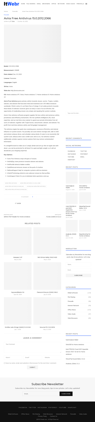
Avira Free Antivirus (11, 183)
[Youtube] (88, 11)
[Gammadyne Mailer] (72, 177)
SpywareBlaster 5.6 (17, 292)
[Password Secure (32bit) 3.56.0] (47, 276)
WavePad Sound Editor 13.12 (84, 207)
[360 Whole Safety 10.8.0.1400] (47, 241)
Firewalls (80, 3)
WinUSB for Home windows (84, 187)
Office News (79, 310)
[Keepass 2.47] (18, 241)
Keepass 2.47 (17, 257)
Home (23, 3)
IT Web (12, 21)
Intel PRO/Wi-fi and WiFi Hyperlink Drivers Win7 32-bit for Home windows (71, 211)
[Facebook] (80, 11)
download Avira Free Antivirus (36, 186)
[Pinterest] (86, 11)
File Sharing (31, 3)
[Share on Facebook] (38, 197)
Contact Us (53, 416)
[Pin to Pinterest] (42, 197)
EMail (39, 3)
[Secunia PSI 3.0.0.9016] (47, 311)
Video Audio (70, 3)
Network (61, 3)
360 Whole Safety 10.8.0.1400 (47, 257)
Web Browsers (79, 318)
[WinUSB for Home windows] (85, 177)
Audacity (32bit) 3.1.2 (71, 235)
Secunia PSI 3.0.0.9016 (47, 327)
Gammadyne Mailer (70, 187)
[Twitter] (82, 11)
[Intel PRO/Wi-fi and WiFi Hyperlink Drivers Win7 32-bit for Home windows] (72, 198)
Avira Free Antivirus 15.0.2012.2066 (30, 183)
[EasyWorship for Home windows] (85, 226)
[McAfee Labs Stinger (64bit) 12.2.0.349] (18, 311)
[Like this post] (35, 197)
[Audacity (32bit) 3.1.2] (72, 226)
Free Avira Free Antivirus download (16, 189)
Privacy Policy (42, 416)
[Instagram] (84, 11)
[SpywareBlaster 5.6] (18, 276)
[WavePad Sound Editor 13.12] (85, 198)
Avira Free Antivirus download (14, 186)
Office (53, 3)
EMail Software (79, 293)
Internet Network (79, 305)
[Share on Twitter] (40, 197)
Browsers (46, 3)
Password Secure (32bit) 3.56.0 (47, 292)
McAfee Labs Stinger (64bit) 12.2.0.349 (18, 327)
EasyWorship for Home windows (84, 235)
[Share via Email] (44, 197)
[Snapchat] (90, 11)
